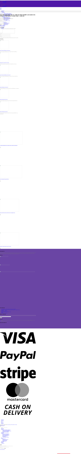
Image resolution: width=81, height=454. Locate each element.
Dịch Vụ (2, 429)
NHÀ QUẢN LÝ (4, 436)
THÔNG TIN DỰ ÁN (5, 440)
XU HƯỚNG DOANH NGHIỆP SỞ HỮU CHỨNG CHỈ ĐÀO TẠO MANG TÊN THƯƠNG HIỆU (8, 145)
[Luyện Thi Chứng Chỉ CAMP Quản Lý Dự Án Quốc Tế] (4, 73)
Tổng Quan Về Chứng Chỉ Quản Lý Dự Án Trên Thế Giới (5, 246)
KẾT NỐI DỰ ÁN (4, 441)
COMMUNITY (5, 22)
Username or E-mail (2, 19)
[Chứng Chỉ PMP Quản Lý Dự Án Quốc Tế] (4, 85)
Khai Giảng (2, 420)
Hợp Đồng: (2, 310)
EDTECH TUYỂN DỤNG (5, 439)
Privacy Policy (9, 424)
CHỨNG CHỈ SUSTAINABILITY (6, 430)
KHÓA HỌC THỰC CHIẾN (6, 431)
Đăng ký (2, 423)
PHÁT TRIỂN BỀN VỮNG (5, 435)
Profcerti (7, 17)
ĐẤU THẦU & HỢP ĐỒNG (6, 434)
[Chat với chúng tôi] (0, 426)
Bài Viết (2, 421)
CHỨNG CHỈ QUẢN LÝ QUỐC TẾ (8, 13)
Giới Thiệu (4, 12)
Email (1, 35)
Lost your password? (2, 449)
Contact (16, 424)
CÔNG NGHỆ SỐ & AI (6, 19)
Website (1, 36)
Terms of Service (13, 424)
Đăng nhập (4, 25)
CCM (5, 310)
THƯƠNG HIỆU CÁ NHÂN (6, 437)
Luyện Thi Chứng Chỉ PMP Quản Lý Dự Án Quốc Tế (5, 50)
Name (1, 34)
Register (1, 25)
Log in (5, 448)
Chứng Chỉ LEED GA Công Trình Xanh (4, 99)
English (2, 312)
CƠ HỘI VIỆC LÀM (6, 23)
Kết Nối (2, 422)
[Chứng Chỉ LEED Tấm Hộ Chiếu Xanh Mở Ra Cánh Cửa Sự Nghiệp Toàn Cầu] (9, 211)
